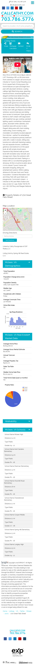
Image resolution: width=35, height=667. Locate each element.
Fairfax (22, 611)
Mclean (28, 611)
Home (5, 611)
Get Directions (10, 240)
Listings (11, 611)
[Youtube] (19, 638)
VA (17, 611)
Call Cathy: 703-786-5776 (18, 1)
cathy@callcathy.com (18, 5)
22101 (7, 613)
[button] (17, 31)
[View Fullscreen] (5, 217)
